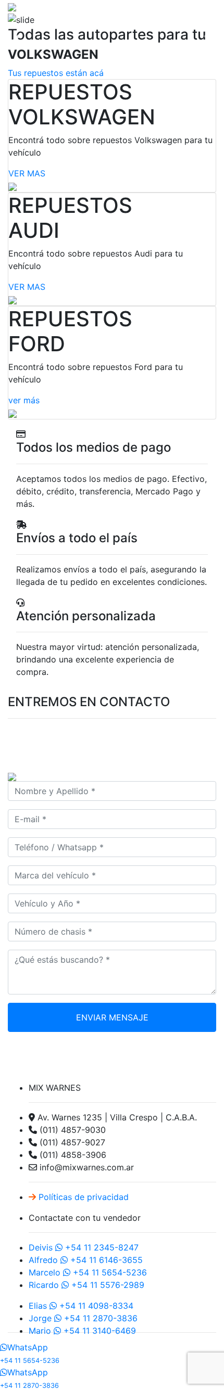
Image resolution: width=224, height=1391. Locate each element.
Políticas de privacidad (82, 1197)
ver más (24, 400)
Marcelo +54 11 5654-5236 (88, 1272)
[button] (17, 39)
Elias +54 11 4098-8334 (81, 1305)
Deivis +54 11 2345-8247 (84, 1247)
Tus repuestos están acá (56, 73)
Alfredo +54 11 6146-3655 (86, 1260)
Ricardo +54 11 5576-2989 (86, 1285)
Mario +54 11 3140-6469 (82, 1330)
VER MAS (26, 173)
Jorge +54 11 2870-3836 (83, 1318)
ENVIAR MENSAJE (112, 1017)
